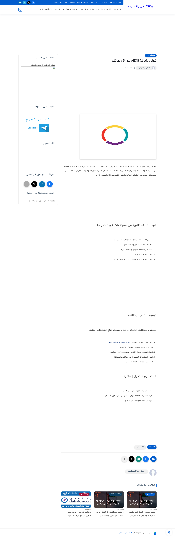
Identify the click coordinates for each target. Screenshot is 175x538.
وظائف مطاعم (46, 10)
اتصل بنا (104, 2)
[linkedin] (20, 2)
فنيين (108, 10)
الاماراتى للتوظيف (144, 68)
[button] (146, 459)
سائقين (84, 10)
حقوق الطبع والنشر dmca (79, 2)
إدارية (92, 10)
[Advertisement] (87, 35)
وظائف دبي (151, 55)
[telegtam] (27, 184)
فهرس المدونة (115, 2)
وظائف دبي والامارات (140, 6)
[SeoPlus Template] (155, 533)
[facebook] (33, 2)
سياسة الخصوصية (60, 2)
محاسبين (117, 10)
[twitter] (28, 2)
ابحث (53, 201)
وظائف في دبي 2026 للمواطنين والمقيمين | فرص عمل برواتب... (142, 514)
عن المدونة (94, 2)
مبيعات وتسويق (73, 10)
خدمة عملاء (59, 10)
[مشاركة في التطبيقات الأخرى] (124, 459)
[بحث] (20, 10)
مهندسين (100, 10)
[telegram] (24, 2)
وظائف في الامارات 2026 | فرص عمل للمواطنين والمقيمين (109, 514)
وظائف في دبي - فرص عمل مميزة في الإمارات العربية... (78, 514)
